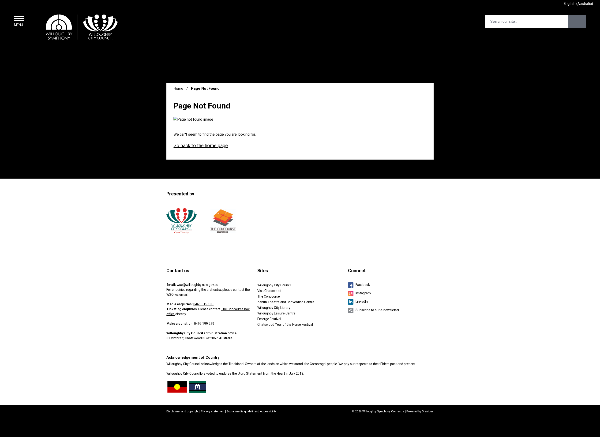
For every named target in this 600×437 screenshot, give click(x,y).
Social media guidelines (242, 411)
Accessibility (268, 411)
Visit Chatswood (269, 291)
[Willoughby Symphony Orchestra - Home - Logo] (81, 27)
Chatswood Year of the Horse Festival (285, 324)
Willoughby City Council (274, 285)
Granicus (428, 411)
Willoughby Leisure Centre (276, 313)
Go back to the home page (200, 145)
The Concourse (268, 296)
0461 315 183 (203, 304)
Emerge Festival (269, 319)
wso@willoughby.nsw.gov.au (197, 285)
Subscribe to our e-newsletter (377, 310)
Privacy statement (213, 411)
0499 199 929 (204, 323)
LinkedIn (362, 301)
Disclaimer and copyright (182, 411)
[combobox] (580, 4)
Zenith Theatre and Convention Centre (285, 302)
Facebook (363, 285)
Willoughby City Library (273, 308)
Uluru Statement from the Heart (261, 373)
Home (178, 88)
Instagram (363, 293)
